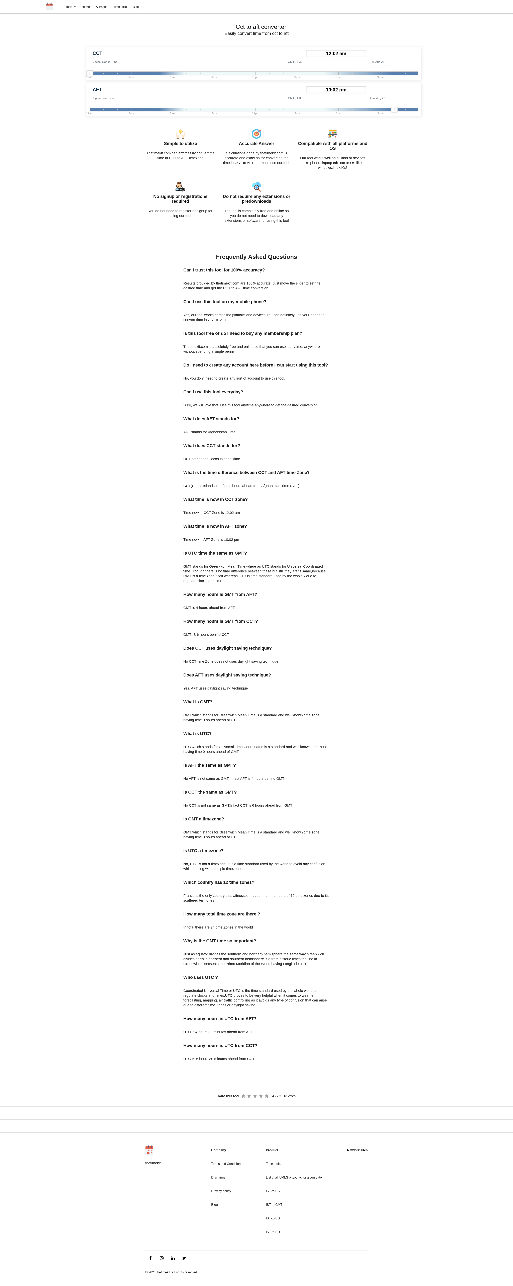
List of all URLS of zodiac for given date (294, 1177)
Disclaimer (218, 1177)
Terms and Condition (226, 1164)
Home (86, 6)
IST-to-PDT (274, 1232)
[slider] (89, 73)
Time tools (120, 6)
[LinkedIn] (151, 1258)
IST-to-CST (274, 1191)
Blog (136, 6)
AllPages (101, 6)
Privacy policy (221, 1191)
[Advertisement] (24, 96)
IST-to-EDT (274, 1218)
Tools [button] (69, 6)
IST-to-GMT (274, 1204)
